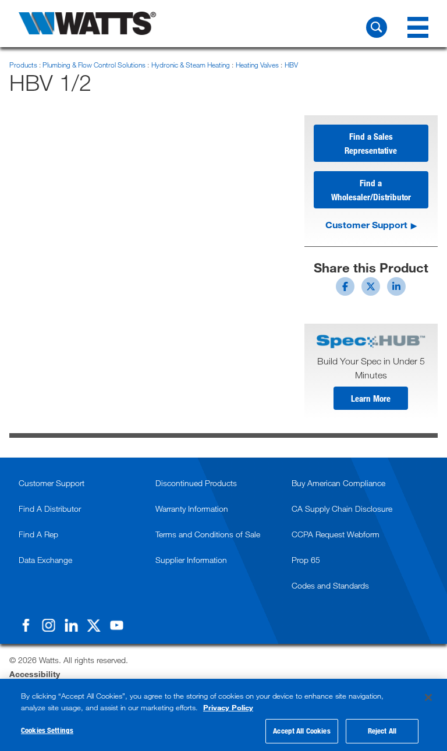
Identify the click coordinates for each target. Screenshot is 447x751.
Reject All (382, 730)
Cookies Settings (47, 730)
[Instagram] (48, 625)
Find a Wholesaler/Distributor (371, 190)
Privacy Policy (228, 707)
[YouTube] (116, 625)
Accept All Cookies (301, 730)
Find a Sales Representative (371, 143)
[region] (223, 715)
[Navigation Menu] (417, 27)
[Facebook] (26, 625)
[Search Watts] (376, 27)
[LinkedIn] (71, 625)
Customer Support (366, 224)
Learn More (371, 398)
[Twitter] (94, 625)
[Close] (428, 697)
